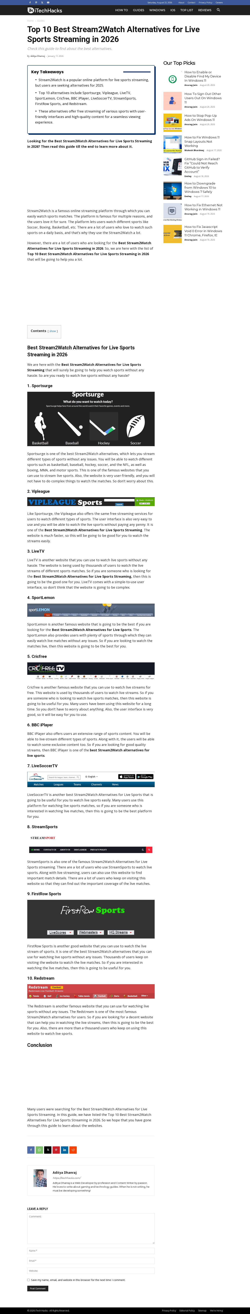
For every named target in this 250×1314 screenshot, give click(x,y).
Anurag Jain (190, 85)
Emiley (187, 176)
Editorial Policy (187, 1310)
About (181, 2)
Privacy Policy (205, 2)
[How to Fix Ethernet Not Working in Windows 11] (172, 212)
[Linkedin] (64, 1150)
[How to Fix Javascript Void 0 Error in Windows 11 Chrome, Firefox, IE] (172, 234)
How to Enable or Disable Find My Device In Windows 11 (202, 76)
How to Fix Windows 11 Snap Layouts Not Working (202, 142)
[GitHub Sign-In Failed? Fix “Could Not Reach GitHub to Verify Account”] (172, 166)
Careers (219, 2)
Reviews (204, 10)
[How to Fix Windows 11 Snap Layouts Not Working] (172, 144)
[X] (42, 2)
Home (30, 20)
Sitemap (202, 1310)
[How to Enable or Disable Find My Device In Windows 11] (172, 79)
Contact (191, 2)
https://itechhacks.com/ (66, 1177)
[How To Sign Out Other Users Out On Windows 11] (172, 101)
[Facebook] (30, 2)
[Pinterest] (36, 2)
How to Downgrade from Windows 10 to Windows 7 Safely (200, 188)
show (52, 331)
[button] (218, 10)
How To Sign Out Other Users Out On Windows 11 (203, 98)
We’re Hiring (216, 1310)
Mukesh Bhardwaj (194, 150)
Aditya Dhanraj (38, 56)
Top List (186, 10)
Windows (157, 10)
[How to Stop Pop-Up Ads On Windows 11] (172, 123)
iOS (172, 10)
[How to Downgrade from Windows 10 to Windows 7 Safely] (172, 190)
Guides (138, 10)
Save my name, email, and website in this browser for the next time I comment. (78, 1280)
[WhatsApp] (39, 1150)
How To (121, 10)
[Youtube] (48, 2)
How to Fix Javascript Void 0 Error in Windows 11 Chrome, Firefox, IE (203, 231)
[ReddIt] (73, 1150)
